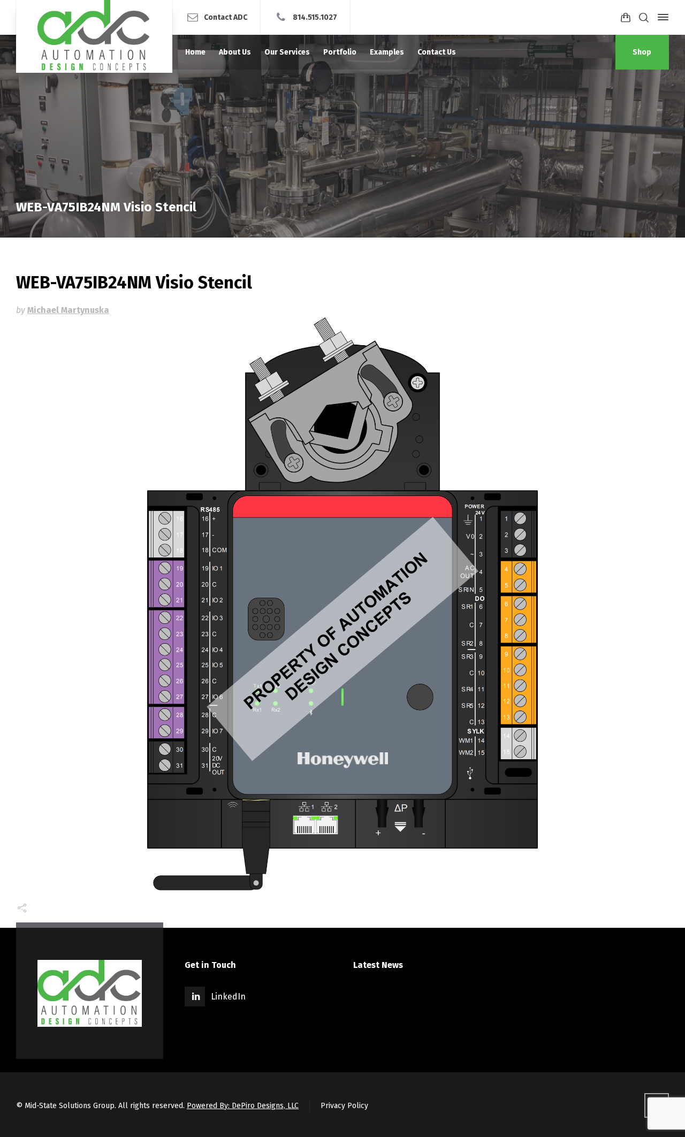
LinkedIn (228, 996)
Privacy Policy (344, 1105)
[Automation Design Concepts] (94, 36)
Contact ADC (225, 16)
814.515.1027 (315, 16)
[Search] (644, 17)
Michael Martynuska (68, 310)
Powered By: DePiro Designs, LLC (243, 1105)
